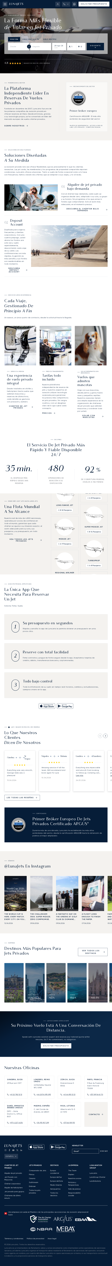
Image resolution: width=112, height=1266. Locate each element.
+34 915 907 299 (42, 1123)
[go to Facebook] (9, 1150)
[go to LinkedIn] (21, 1150)
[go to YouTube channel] (13, 1150)
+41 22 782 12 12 (16, 1094)
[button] (66, 4)
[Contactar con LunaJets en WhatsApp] (74, 4)
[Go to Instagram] (5, 1150)
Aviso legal (52, 1239)
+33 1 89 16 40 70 (96, 1094)
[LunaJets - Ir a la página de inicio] (16, 4)
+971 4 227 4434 (16, 1123)
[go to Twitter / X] (17, 1150)
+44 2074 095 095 (43, 1094)
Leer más (79, 775)
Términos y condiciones (13, 1239)
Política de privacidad (35, 1239)
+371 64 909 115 (69, 1123)
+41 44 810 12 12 (69, 1094)
